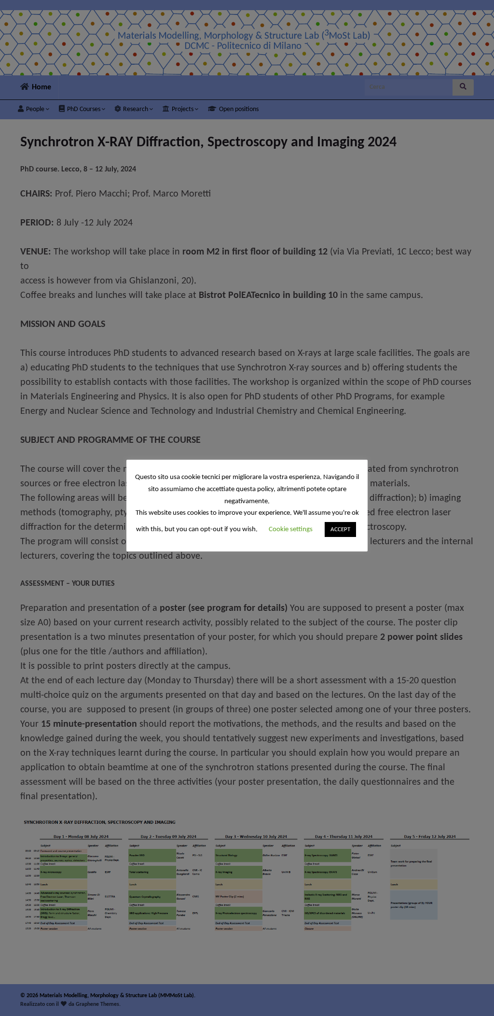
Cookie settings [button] (291, 529)
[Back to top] (472, 994)
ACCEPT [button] (340, 529)
